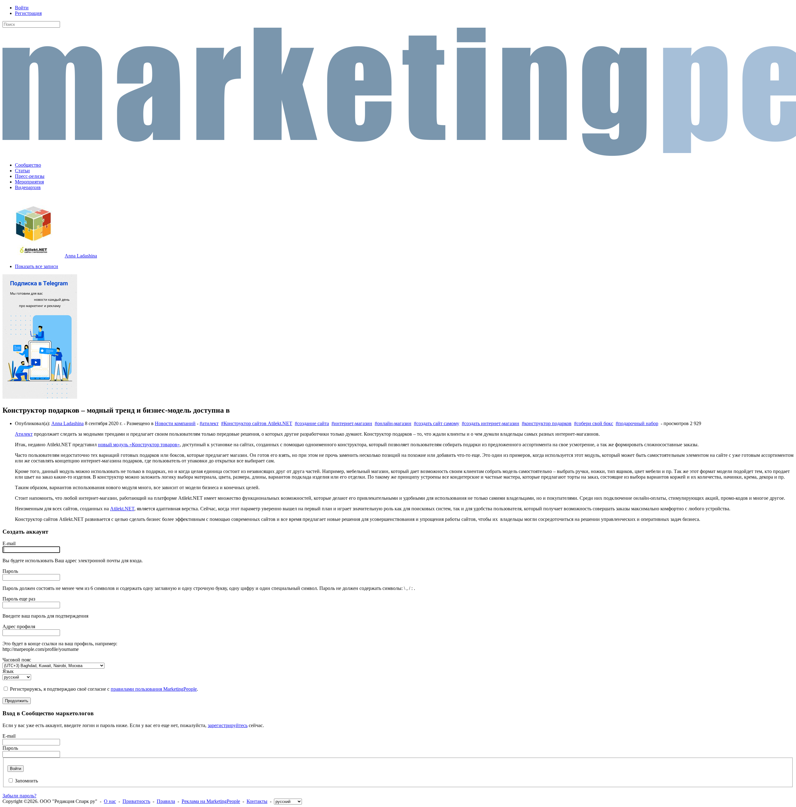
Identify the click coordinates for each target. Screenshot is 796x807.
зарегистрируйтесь (228, 725)
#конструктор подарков (547, 423)
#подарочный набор (637, 423)
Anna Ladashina (81, 255)
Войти (22, 7)
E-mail (9, 543)
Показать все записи (36, 266)
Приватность (136, 801)
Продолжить (16, 700)
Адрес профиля (18, 626)
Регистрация (28, 13)
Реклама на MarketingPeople (211, 801)
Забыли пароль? (19, 795)
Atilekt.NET (122, 508)
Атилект (24, 434)
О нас (110, 801)
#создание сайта (312, 423)
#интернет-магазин (351, 423)
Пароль (10, 571)
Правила (166, 801)
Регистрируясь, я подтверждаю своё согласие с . (104, 689)
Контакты (257, 801)
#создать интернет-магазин (490, 423)
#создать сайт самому (436, 423)
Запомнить (26, 780)
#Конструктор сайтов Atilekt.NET (256, 423)
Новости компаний (175, 423)
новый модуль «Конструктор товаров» (139, 444)
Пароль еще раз (18, 598)
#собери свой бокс (593, 423)
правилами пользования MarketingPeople (154, 689)
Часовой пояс (16, 659)
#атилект (209, 423)
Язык (8, 671)
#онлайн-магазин (393, 423)
